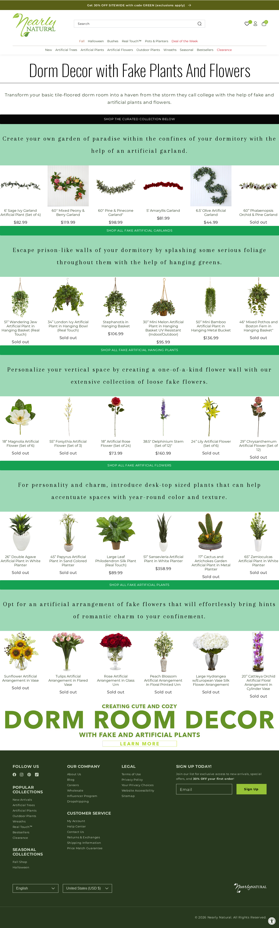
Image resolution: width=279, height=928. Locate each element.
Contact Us (75, 832)
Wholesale (75, 790)
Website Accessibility (138, 790)
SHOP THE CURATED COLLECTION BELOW (139, 119)
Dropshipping (78, 801)
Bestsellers (205, 50)
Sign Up (251, 789)
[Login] (255, 23)
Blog (71, 779)
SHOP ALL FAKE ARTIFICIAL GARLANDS (140, 230)
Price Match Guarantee (85, 848)
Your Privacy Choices (138, 785)
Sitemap (128, 796)
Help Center (76, 826)
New (48, 50)
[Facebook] (15, 774)
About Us (74, 774)
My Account (76, 821)
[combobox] (139, 24)
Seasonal (186, 50)
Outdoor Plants (148, 50)
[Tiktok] (37, 774)
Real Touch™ (131, 41)
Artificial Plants (92, 50)
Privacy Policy (132, 779)
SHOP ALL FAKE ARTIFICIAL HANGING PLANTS (139, 350)
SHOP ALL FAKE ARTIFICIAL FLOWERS (139, 465)
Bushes (112, 41)
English (22, 888)
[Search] (199, 24)
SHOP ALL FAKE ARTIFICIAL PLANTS (139, 585)
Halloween (96, 41)
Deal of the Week (185, 41)
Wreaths (170, 50)
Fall (82, 41)
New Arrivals (22, 799)
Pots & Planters (156, 41)
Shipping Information (84, 842)
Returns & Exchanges (83, 837)
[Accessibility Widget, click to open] (272, 921)
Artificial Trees (66, 50)
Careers (73, 785)
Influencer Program (82, 796)
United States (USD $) (83, 888)
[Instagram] (22, 774)
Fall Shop (20, 862)
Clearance (224, 50)
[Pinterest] (29, 774)
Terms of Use (131, 774)
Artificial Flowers (120, 50)
